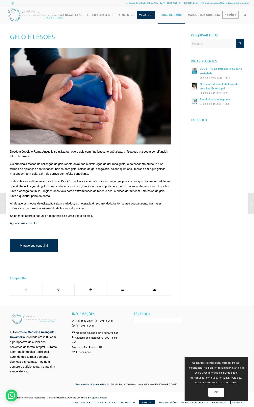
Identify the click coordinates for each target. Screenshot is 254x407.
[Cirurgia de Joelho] (251, 203)
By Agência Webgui (97, 397)
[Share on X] (58, 290)
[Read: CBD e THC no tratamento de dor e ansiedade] (194, 70)
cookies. (234, 382)
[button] (11, 395)
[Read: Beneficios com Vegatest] (194, 101)
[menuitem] (70, 15)
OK (216, 392)
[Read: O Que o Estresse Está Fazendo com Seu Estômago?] (194, 86)
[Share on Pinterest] (91, 290)
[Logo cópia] (36, 15)
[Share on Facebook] (26, 290)
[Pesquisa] (245, 15)
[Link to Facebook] (6, 3)
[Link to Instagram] (12, 3)
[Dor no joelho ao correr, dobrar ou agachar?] (3, 203)
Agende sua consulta (23, 223)
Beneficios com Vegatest (215, 99)
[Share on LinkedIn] (123, 290)
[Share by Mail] (155, 290)
